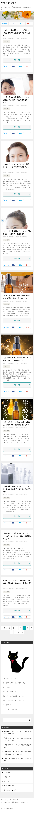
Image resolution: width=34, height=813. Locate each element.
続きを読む (17, 60)
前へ (5, 628)
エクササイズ (8, 772)
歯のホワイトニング (9, 790)
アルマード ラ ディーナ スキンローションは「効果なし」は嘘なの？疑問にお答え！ (17, 583)
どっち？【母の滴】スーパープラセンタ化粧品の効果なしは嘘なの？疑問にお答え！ (17, 32)
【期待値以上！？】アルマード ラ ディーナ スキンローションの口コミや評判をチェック (17, 536)
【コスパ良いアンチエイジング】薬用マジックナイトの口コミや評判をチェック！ (17, 166)
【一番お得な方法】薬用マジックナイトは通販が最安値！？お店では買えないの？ (17, 99)
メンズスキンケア (9, 785)
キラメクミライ (9, 3)
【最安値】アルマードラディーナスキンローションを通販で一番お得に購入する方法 (17, 489)
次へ (19, 632)
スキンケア (6, 41)
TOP (9, 800)
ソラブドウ (7, 781)
